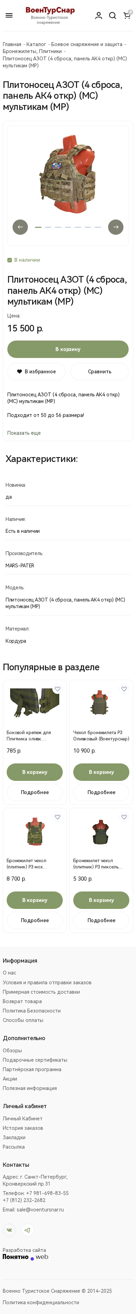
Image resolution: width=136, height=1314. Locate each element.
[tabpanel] (68, 186)
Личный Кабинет (23, 1118)
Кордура (16, 641)
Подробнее (35, 792)
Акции (10, 1079)
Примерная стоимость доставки (41, 992)
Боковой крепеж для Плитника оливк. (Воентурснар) (29, 739)
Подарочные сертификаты (35, 1060)
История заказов (23, 1128)
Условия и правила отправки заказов (47, 982)
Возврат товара (22, 1001)
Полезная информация (30, 1088)
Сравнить (100, 371)
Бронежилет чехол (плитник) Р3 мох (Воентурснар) (26, 867)
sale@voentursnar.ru (40, 1209)
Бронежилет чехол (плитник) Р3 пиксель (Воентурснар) (95, 867)
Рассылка (14, 1147)
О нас (9, 973)
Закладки (14, 1137)
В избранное (40, 371)
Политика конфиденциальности (41, 1302)
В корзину (68, 349)
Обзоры (12, 1050)
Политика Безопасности (32, 1011)
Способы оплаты (23, 1020)
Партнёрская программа (32, 1069)
